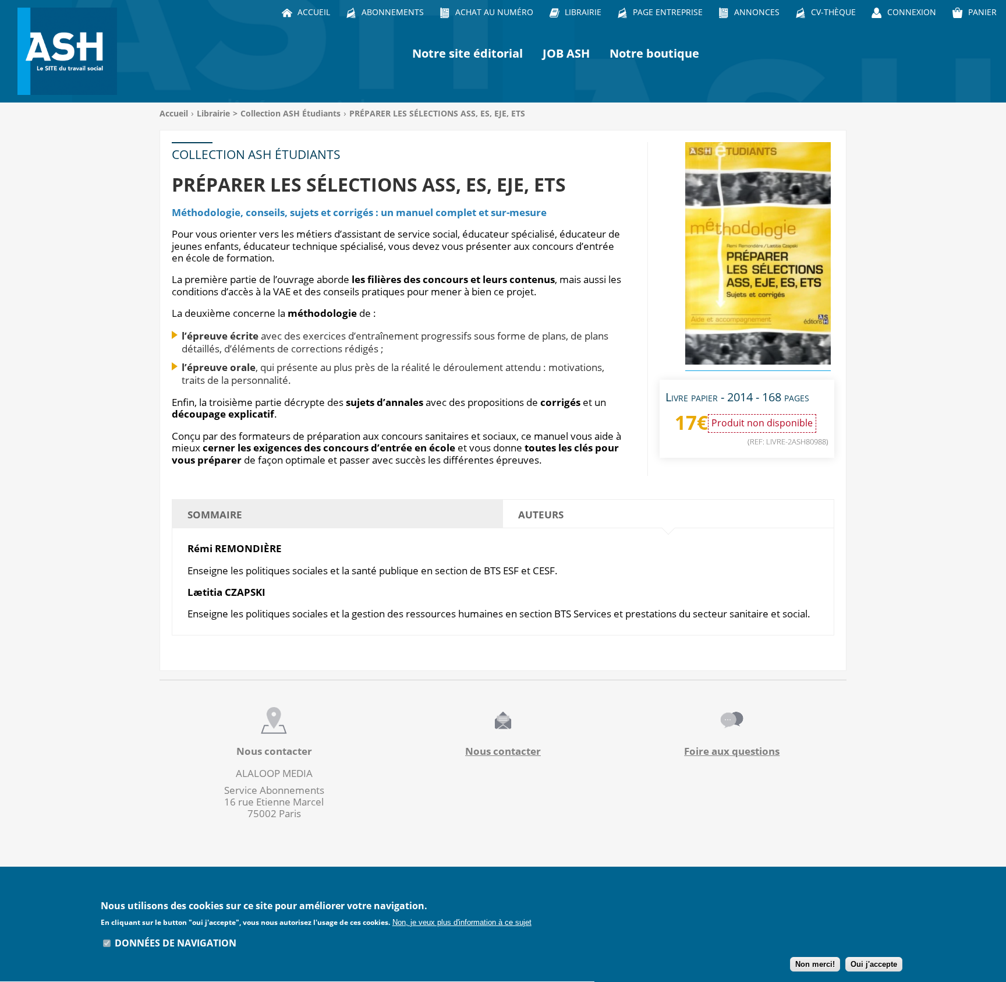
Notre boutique (654, 53)
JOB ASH (566, 53)
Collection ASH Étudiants (290, 113)
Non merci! (815, 964)
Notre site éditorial (467, 53)
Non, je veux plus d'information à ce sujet (462, 922)
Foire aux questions (732, 751)
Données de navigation (175, 943)
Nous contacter (503, 751)
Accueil (174, 113)
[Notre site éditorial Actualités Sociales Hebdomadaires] (69, 51)
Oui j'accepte (874, 964)
